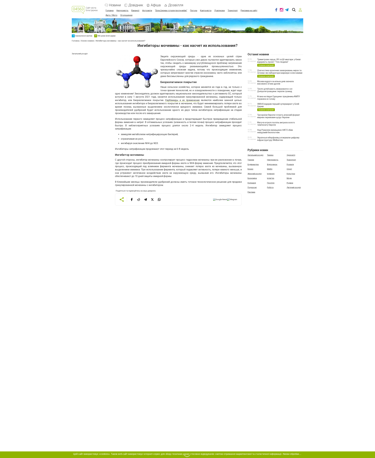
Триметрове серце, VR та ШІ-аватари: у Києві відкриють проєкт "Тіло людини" (279, 60)
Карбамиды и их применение (182, 100)
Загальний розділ (255, 155)
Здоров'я (291, 155)
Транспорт (233, 10)
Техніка (270, 155)
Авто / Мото (111, 15)
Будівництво (253, 164)
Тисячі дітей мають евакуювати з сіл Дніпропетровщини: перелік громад (274, 90)
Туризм (251, 160)
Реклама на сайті (249, 10)
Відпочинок (272, 164)
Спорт (289, 169)
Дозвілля (175, 5)
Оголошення (126, 15)
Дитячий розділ (294, 187)
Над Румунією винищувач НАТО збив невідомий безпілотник (275, 131)
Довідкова (219, 10)
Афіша (156, 5)
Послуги (270, 183)
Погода (193, 10)
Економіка (252, 178)
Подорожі (252, 187)
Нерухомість (122, 10)
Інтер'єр (270, 178)
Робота (270, 187)
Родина (290, 183)
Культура (291, 174)
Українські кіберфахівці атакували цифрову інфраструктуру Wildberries (278, 138)
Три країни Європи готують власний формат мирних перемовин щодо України (278, 116)
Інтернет (271, 174)
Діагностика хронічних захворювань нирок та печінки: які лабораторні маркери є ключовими (279, 71)
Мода (289, 178)
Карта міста (205, 10)
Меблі (269, 169)
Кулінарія (252, 183)
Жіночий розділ (255, 174)
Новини (115, 5)
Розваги (290, 164)
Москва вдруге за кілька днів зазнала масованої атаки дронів (275, 82)
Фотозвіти (147, 10)
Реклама (251, 192)
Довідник (135, 5)
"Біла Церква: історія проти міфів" (171, 10)
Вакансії (135, 10)
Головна (110, 10)
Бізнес (250, 169)
